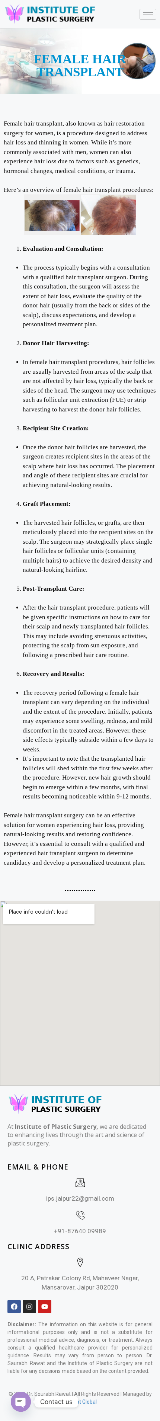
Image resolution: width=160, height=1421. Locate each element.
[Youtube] (44, 1306)
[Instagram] (29, 1306)
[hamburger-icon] (148, 14)
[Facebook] (14, 1306)
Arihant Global (80, 1402)
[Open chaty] (21, 1402)
